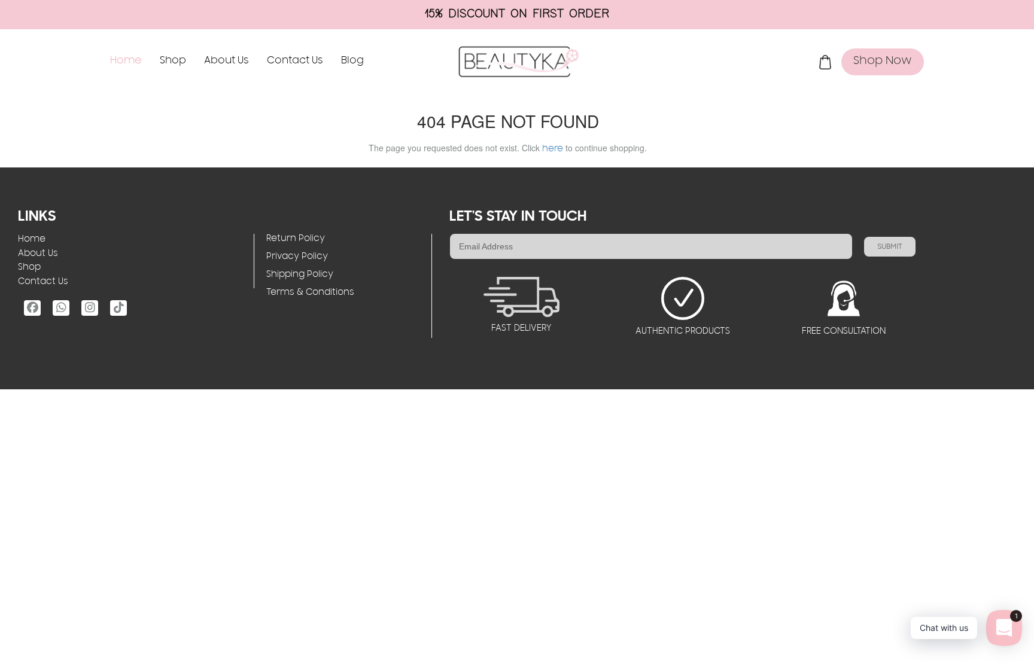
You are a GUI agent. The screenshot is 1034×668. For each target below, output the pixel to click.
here (552, 149)
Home (126, 61)
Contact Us (295, 61)
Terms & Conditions (310, 293)
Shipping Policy (299, 275)
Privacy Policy (297, 257)
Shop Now (882, 61)
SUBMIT (889, 246)
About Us (226, 61)
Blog (352, 61)
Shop (173, 61)
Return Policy (295, 239)
